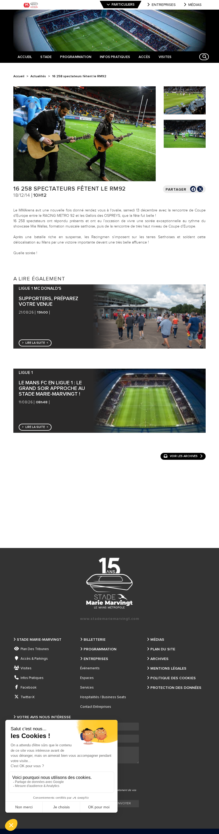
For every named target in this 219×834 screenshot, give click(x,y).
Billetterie (94, 640)
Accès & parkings (34, 659)
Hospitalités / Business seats (103, 697)
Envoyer (123, 803)
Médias (195, 5)
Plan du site (162, 649)
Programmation (100, 649)
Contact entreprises (95, 707)
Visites (26, 668)
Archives (159, 659)
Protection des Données (175, 688)
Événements (90, 668)
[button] (35, 342)
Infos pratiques (32, 678)
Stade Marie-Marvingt (39, 640)
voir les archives (183, 456)
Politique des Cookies (173, 678)
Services (87, 687)
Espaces (87, 678)
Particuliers (123, 4)
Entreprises (164, 5)
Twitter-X (27, 697)
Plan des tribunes (35, 649)
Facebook (29, 687)
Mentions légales (168, 668)
